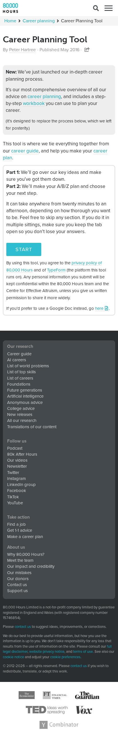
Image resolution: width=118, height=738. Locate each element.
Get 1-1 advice (19, 530)
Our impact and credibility (30, 566)
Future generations (24, 390)
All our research (21, 420)
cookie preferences (65, 657)
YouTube (15, 502)
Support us (17, 590)
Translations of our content (31, 426)
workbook (34, 103)
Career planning (39, 21)
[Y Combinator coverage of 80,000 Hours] (59, 724)
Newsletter (17, 466)
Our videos (17, 460)
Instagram (16, 478)
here (99, 308)
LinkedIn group (21, 484)
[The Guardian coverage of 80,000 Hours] (87, 695)
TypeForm (56, 270)
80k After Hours (22, 454)
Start (23, 249)
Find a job (16, 524)
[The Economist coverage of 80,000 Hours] (26, 695)
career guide (25, 151)
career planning (44, 97)
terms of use (83, 651)
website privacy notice (46, 651)
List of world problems (28, 365)
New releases (19, 414)
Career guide (19, 353)
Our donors (18, 578)
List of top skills (21, 371)
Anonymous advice (25, 402)
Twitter (13, 472)
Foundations (18, 384)
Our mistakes (19, 572)
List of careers (20, 378)
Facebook (16, 490)
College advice (21, 408)
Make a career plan (25, 536)
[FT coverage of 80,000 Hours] (55, 695)
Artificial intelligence (25, 396)
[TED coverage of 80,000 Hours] (46, 710)
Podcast (14, 448)
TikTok (13, 496)
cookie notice (13, 657)
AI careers (16, 359)
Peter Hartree (22, 50)
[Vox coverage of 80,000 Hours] (84, 710)
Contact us (17, 584)
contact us (23, 626)
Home (10, 21)
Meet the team (20, 560)
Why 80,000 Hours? (25, 554)
